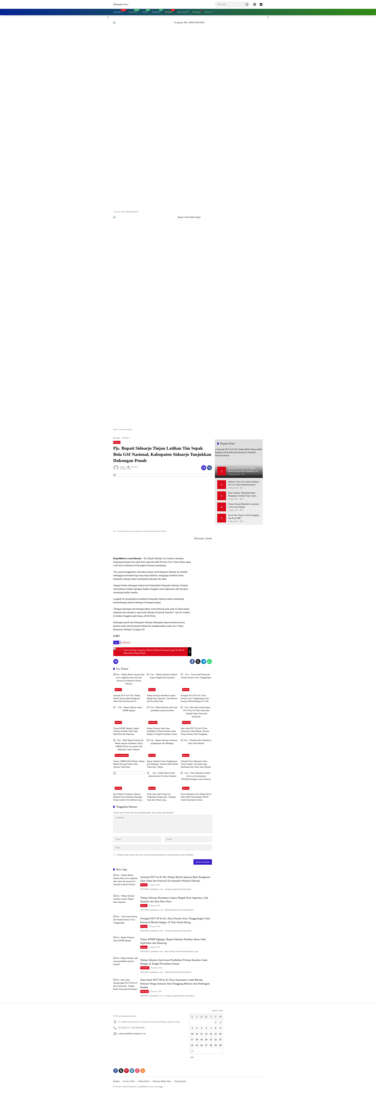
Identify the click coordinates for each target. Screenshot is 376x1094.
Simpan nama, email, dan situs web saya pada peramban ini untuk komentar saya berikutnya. (155, 855)
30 (220, 1045)
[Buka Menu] (261, 4)
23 (220, 1040)
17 (192, 1040)
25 (197, 1045)
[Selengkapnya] (150, 1011)
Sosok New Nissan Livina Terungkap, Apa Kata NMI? (244, 516)
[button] (247, 4)
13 (206, 1034)
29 (216, 1045)
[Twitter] (197, 661)
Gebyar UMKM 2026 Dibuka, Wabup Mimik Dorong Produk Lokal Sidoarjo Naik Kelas (129, 764)
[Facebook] (192, 661)
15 (216, 1034)
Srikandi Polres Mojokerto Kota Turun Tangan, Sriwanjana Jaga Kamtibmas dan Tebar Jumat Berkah (196, 764)
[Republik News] (120, 4)
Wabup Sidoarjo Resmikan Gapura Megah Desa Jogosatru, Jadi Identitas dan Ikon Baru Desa (162, 698)
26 (201, 1045)
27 (206, 1045)
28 (211, 1045)
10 (192, 1034)
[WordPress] (132, 1070)
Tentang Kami (180, 1081)
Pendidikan (153, 722)
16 (220, 1034)
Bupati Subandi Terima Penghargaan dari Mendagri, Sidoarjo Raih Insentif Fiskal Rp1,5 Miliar (162, 764)
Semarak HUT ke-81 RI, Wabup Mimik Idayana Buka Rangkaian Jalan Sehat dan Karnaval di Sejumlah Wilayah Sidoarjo (126, 698)
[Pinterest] (126, 1070)
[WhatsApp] (209, 661)
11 (197, 1034)
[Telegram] (203, 661)
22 (216, 1040)
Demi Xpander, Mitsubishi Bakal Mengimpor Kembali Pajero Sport (242, 494)
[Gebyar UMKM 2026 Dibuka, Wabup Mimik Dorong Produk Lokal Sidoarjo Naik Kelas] (129, 748)
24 (192, 1045)
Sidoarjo (117, 442)
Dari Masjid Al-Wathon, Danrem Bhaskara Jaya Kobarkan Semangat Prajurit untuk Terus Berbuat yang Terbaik (127, 797)
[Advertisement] (152, 545)
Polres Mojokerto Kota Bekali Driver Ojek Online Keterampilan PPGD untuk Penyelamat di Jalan (196, 797)
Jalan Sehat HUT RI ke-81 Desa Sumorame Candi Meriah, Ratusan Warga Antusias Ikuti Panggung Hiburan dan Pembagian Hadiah (195, 731)
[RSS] (142, 1070)
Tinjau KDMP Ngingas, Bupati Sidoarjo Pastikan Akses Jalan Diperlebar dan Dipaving (126, 731)
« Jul (191, 1057)
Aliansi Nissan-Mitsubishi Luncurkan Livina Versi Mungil (243, 505)
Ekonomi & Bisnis (121, 755)
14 (211, 1034)
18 (197, 1040)
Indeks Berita (143, 1081)
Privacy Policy (129, 1081)
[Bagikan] (209, 467)
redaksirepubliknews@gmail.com (132, 1033)
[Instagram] (137, 1070)
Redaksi (122, 467)
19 (201, 1040)
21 (211, 1040)
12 (201, 1034)
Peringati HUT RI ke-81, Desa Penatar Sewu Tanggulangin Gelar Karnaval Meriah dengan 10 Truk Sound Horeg (195, 698)
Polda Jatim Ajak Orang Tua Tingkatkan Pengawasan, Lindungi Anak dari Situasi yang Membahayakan (161, 797)
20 (206, 1040)
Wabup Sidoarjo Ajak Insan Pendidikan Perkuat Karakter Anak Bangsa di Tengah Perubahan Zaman (162, 731)
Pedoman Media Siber (162, 1081)
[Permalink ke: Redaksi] (116, 467)
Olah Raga (186, 722)
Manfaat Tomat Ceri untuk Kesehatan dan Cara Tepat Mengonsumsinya (243, 483)
